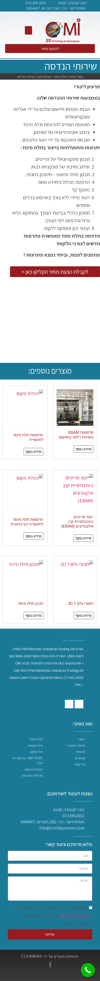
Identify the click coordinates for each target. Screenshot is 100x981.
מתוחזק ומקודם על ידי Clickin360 (50, 956)
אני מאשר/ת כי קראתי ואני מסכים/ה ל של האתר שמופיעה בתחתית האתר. (54, 916)
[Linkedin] (5, 5)
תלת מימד (60, 77)
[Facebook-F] (13, 5)
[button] (28, 30)
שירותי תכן (44, 77)
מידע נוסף (83, 449)
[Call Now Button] (88, 970)
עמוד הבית (76, 77)
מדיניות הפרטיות (76, 915)
